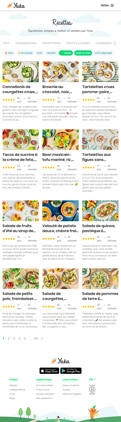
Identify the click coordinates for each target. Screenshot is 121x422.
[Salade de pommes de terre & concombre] (100, 278)
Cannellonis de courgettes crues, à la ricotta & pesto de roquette (20, 94)
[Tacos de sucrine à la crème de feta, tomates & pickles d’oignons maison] (21, 139)
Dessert (51, 53)
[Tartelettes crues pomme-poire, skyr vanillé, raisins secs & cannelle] (100, 71)
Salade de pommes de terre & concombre (100, 298)
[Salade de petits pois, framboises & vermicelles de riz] (21, 278)
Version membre (45, 394)
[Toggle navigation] (107, 5)
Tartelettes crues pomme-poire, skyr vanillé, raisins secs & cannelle (100, 94)
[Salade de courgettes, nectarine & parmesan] (60, 278)
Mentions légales (72, 394)
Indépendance (17, 389)
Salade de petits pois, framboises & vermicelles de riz (20, 298)
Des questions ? (44, 398)
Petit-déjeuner (103, 53)
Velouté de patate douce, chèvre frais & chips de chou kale (60, 233)
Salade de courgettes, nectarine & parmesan (53, 301)
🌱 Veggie (66, 53)
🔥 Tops (9, 53)
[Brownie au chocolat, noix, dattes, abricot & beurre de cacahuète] (60, 71)
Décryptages (51, 43)
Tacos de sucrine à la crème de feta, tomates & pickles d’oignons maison (20, 162)
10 (36, 338)
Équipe (13, 385)
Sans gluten (83, 53)
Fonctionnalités (44, 385)
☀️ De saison (25, 53)
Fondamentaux (26, 43)
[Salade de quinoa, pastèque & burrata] (100, 210)
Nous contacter (71, 385)
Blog (12, 398)
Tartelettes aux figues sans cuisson (96, 159)
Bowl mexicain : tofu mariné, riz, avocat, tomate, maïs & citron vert (59, 162)
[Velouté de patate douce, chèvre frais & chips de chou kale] (60, 210)
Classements (105, 43)
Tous (6, 43)
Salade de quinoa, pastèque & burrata (98, 230)
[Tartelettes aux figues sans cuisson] (100, 139)
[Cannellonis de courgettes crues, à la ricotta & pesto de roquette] (21, 71)
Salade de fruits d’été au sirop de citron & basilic (18, 230)
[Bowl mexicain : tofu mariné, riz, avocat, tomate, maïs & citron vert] (60, 139)
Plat (39, 53)
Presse (66, 389)
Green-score (42, 389)
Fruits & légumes (78, 43)
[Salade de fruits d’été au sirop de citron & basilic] (21, 210)
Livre (12, 394)
